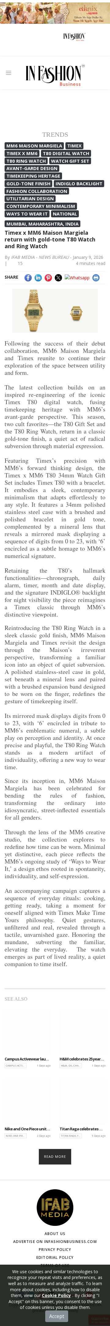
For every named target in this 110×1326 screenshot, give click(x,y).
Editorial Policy (55, 1257)
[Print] (96, 277)
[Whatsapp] (77, 277)
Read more (55, 1156)
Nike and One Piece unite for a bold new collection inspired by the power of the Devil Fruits (27, 1129)
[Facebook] (28, 277)
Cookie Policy (56, 1295)
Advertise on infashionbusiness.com (55, 1241)
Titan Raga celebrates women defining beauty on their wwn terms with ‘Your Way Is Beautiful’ (82, 1129)
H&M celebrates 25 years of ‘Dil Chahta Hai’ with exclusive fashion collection (82, 1059)
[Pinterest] (48, 277)
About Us (55, 1233)
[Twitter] (58, 277)
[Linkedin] (38, 277)
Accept (56, 1316)
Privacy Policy (55, 1249)
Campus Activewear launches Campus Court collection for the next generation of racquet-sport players (27, 1059)
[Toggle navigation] (8, 73)
